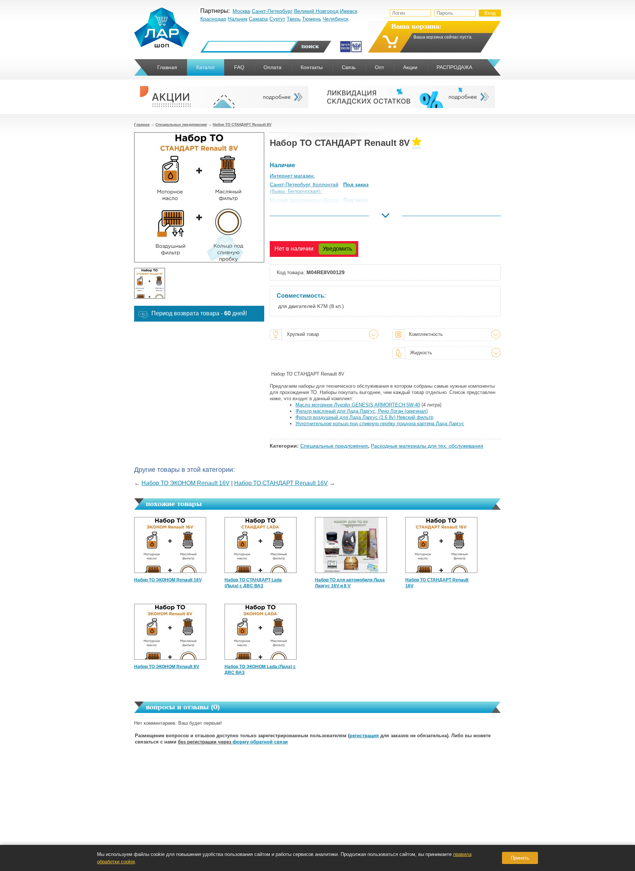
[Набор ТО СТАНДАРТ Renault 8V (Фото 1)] (149, 283)
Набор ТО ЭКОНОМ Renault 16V (185, 483)
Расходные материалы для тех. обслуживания (427, 446)
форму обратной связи (260, 742)
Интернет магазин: (292, 176)
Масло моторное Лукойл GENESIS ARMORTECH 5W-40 (357, 405)
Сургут (277, 19)
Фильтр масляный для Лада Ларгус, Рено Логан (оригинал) (361, 411)
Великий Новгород (316, 11)
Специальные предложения (181, 124)
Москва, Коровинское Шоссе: (305, 200)
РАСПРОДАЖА (454, 67)
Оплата (272, 67)
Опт (379, 67)
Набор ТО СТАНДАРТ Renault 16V (281, 483)
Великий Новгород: (293, 218)
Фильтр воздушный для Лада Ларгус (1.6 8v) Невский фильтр (364, 417)
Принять (520, 858)
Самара (258, 19)
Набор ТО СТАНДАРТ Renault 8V (242, 124)
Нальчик (237, 19)
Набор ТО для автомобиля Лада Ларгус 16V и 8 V (350, 582)
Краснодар (213, 19)
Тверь (294, 19)
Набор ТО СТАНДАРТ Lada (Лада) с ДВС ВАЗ (253, 582)
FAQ (239, 67)
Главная (142, 124)
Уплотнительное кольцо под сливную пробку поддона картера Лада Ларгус (379, 423)
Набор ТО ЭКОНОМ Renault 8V (166, 666)
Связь (349, 67)
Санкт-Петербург (272, 11)
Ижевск (348, 11)
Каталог (205, 67)
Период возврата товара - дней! (199, 313)
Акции (410, 67)
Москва (241, 11)
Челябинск (335, 19)
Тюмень (311, 19)
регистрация (364, 735)
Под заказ (356, 184)
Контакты (312, 67)
